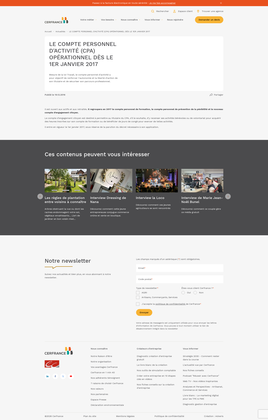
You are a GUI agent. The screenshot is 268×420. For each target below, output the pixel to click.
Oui (189, 292)
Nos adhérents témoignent (105, 378)
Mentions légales (125, 416)
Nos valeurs (97, 388)
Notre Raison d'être (101, 356)
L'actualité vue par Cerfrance (198, 365)
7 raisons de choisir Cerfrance (107, 383)
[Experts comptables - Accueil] (53, 364)
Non (201, 292)
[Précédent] (40, 196)
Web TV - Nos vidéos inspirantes (200, 381)
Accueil (48, 31)
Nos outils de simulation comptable (156, 370)
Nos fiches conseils (193, 370)
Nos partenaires (99, 394)
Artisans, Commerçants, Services (159, 297)
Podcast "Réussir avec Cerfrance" (201, 375)
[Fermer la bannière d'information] (221, 3)
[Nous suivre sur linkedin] (47, 376)
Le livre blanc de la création (152, 365)
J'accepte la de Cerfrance (171, 304)
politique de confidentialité (170, 304)
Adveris (219, 416)
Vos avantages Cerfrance (104, 367)
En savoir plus (66, 196)
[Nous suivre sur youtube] (71, 376)
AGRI (144, 292)
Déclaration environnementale (107, 405)
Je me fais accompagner (162, 3)
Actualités (60, 31)
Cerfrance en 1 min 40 (103, 372)
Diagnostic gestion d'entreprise (200, 404)
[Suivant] (228, 196)
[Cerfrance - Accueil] (56, 20)
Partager (218, 94)
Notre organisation (101, 361)
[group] (66, 196)
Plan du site (89, 416)
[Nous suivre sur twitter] (63, 376)
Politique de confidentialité (169, 416)
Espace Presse (98, 399)
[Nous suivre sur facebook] (55, 376)
